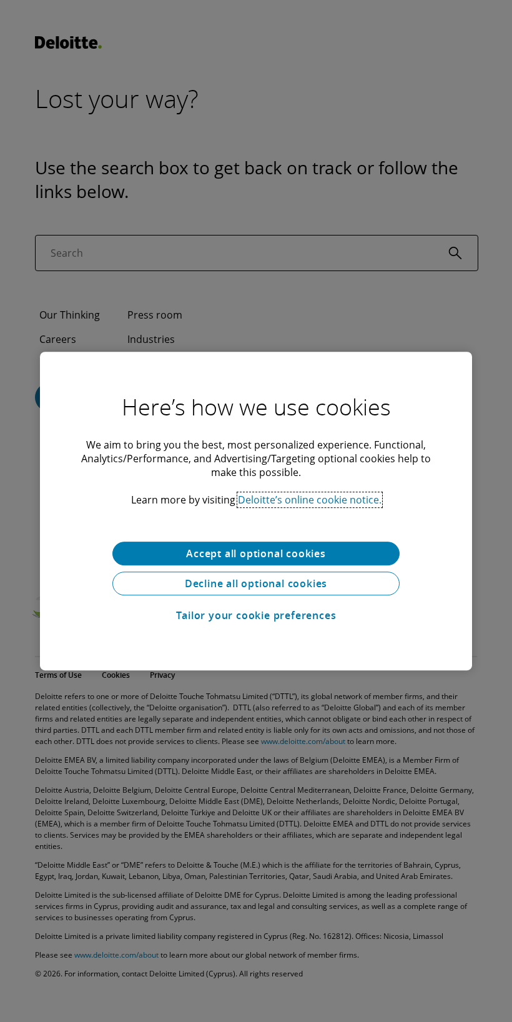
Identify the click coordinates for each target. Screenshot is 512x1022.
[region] (256, 511)
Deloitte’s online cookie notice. (310, 500)
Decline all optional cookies (256, 583)
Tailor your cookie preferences (256, 615)
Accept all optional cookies (256, 553)
